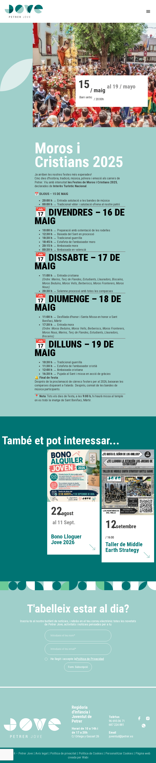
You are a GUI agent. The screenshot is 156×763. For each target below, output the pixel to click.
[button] (148, 11)
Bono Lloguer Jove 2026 (66, 539)
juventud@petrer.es (121, 736)
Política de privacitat (62, 753)
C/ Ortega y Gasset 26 (85, 736)
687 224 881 (116, 725)
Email (112, 732)
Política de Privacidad (90, 659)
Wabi (85, 757)
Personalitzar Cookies (119, 753)
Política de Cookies (91, 753)
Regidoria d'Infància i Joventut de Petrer (82, 714)
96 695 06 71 (117, 721)
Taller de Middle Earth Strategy (123, 547)
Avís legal (41, 753)
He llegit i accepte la (77, 659)
